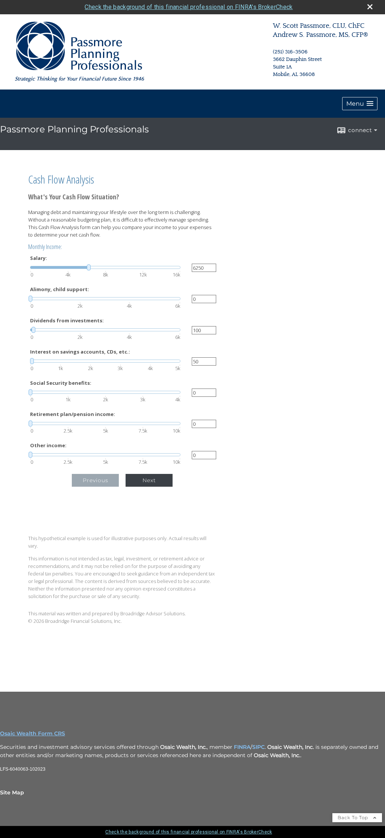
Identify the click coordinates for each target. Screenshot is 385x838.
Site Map (12, 792)
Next (149, 480)
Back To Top (354, 817)
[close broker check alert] (370, 7)
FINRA (242, 747)
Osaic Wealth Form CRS (32, 733)
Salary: (38, 258)
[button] (359, 103)
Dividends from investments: (67, 320)
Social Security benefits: (60, 383)
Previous (95, 480)
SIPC (258, 747)
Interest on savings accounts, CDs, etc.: (80, 351)
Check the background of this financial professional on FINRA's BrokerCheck (189, 7)
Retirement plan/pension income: (72, 414)
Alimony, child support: (59, 289)
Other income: (48, 445)
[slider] (105, 267)
